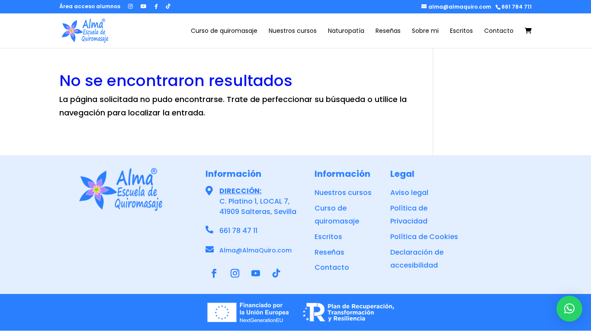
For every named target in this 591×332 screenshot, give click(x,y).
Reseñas (388, 31)
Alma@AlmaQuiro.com (255, 250)
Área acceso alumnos (89, 7)
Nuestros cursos (293, 31)
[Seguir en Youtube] (255, 273)
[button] (569, 309)
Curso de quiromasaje (224, 31)
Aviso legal (409, 193)
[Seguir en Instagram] (235, 273)
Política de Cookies (424, 237)
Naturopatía (346, 31)
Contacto (499, 31)
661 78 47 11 (238, 231)
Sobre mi (425, 31)
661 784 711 (516, 6)
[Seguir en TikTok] (276, 273)
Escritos (461, 31)
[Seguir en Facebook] (214, 273)
